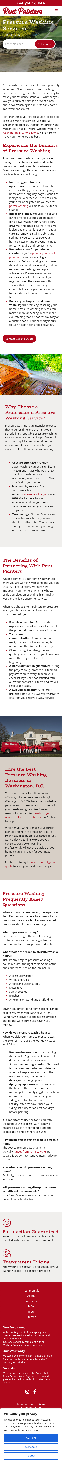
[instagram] (27, 1391)
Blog (31, 1311)
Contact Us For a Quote (19, 338)
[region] (31, 1435)
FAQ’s (31, 1306)
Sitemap (31, 1317)
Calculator (31, 1301)
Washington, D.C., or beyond (20, 132)
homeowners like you (34, 494)
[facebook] (34, 1391)
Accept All (31, 1438)
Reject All (31, 1455)
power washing (18, 206)
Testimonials (31, 1290)
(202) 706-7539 (31, 1408)
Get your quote (31, 3)
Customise (31, 1446)
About (31, 1296)
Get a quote (45, 44)
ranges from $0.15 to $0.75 (30, 1151)
